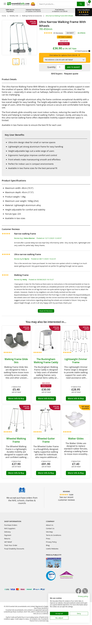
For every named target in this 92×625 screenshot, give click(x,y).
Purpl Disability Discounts (14, 548)
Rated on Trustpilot (84, 12)
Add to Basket (73, 67)
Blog (47, 545)
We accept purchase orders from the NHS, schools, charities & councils (22, 500)
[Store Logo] (18, 4)
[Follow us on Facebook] (79, 593)
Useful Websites (52, 548)
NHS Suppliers (9, 528)
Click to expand (19, 51)
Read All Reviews (46, 311)
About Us (49, 525)
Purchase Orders (10, 525)
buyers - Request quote (64, 73)
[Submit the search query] (81, 4)
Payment (7, 535)
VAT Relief (8, 542)
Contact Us (50, 528)
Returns (7, 538)
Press (48, 538)
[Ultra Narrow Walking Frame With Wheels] (16, 61)
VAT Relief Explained (81, 51)
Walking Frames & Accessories (32, 16)
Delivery (7, 532)
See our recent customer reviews (66, 498)
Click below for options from (63, 55)
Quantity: (51, 67)
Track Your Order (10, 545)
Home (4, 16)
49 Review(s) (58, 33)
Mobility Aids (14, 16)
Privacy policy (83, 596)
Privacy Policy (51, 542)
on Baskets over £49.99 (59, 10)
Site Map (49, 532)
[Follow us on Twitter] (85, 593)
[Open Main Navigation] (5, 4)
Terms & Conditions (53, 535)
